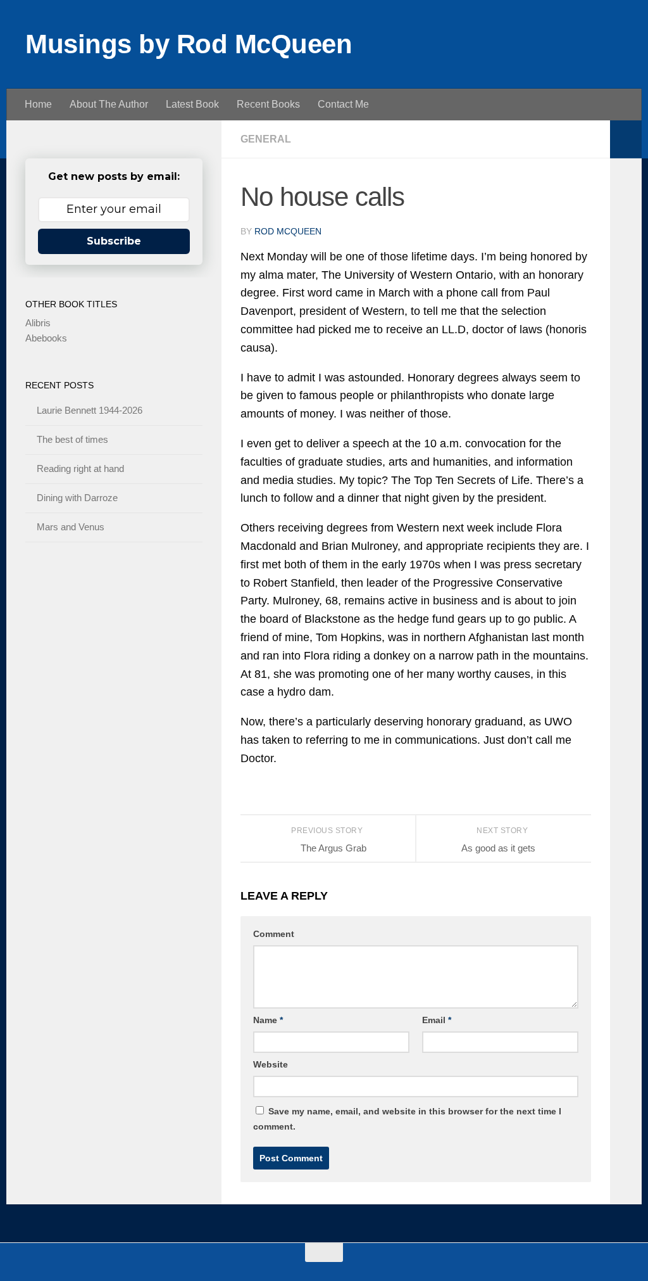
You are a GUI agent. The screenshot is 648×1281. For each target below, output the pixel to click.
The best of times (72, 439)
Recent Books (268, 104)
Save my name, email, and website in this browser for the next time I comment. (407, 1118)
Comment (273, 934)
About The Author (109, 104)
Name (268, 1020)
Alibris (38, 322)
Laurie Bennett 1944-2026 (89, 410)
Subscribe (114, 241)
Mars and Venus (70, 526)
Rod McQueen (287, 231)
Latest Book (192, 104)
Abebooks (46, 338)
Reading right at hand (80, 468)
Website (270, 1064)
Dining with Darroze (77, 497)
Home (38, 104)
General (265, 139)
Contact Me (343, 104)
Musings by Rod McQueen (188, 44)
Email (436, 1020)
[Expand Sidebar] (626, 139)
